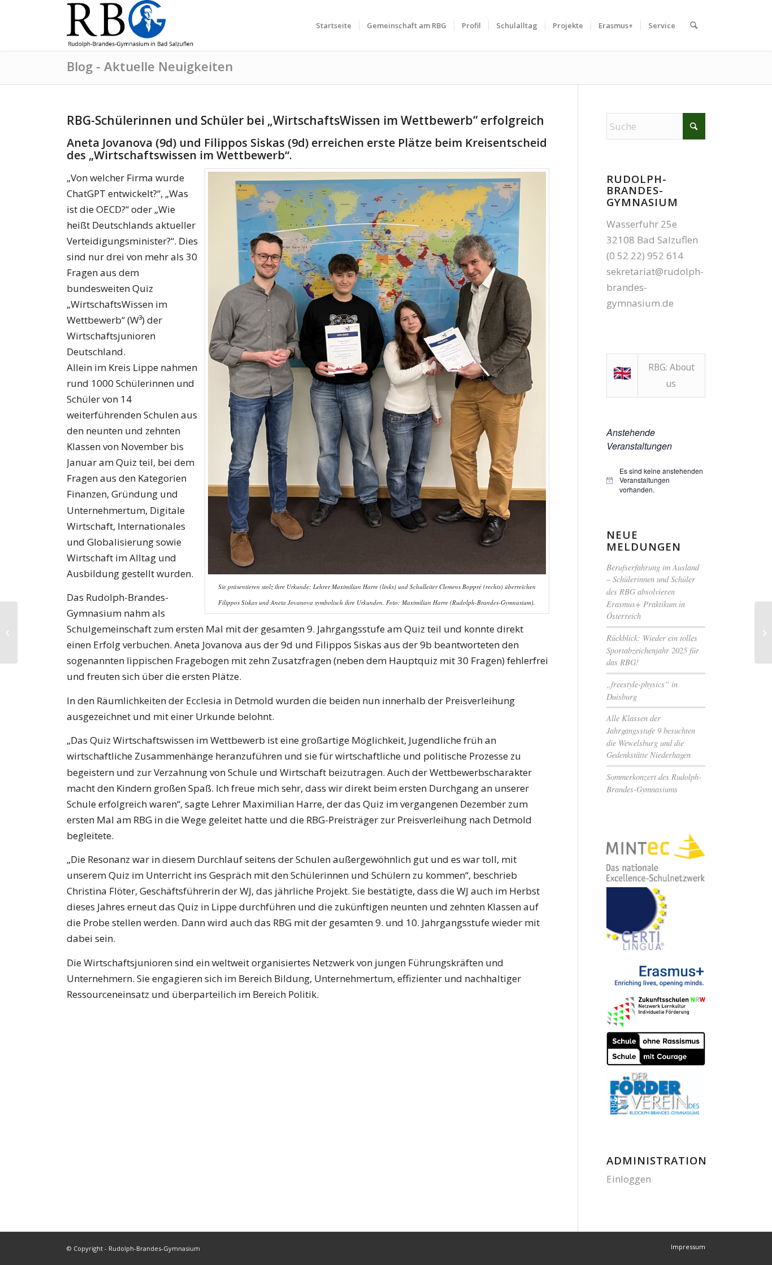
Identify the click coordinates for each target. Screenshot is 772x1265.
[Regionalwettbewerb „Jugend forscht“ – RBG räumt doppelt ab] (9, 632)
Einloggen (628, 1178)
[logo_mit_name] (131, 25)
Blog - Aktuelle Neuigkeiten (150, 66)
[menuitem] (334, 25)
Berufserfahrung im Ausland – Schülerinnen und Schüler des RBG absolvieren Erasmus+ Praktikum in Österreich (652, 592)
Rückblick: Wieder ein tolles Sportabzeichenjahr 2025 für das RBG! (652, 650)
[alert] (655, 480)
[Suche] (694, 25)
